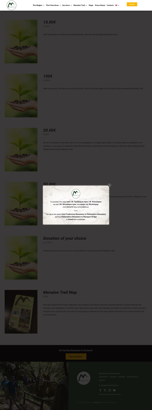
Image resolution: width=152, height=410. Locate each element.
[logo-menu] (11, 1)
